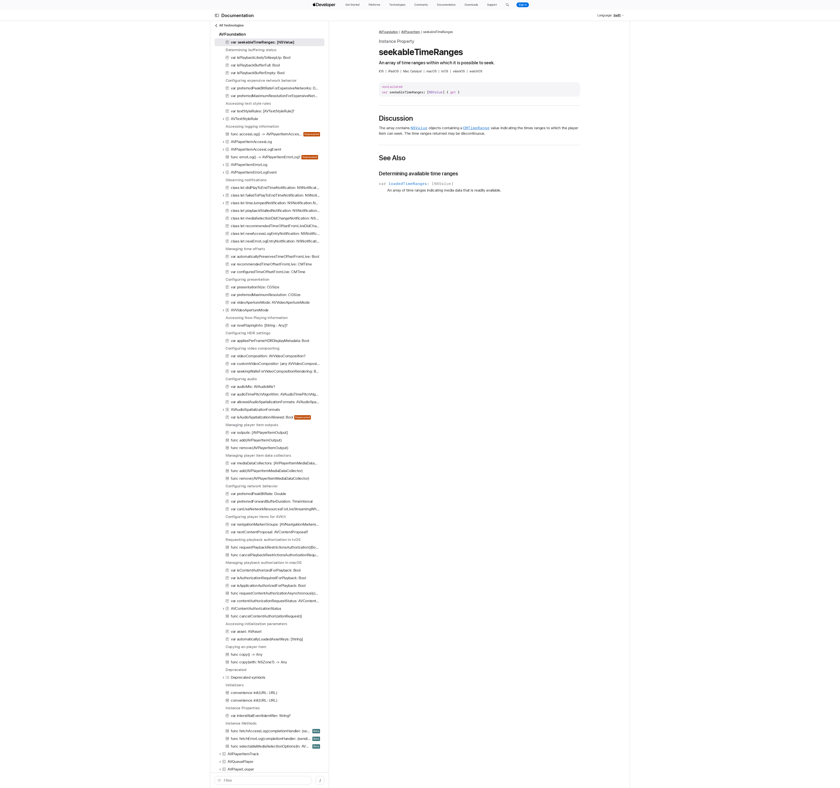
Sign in (523, 4)
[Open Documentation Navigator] (217, 15)
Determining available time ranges (418, 174)
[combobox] (265, 780)
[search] (263, 780)
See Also (392, 158)
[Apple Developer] (324, 5)
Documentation (237, 15)
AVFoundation (388, 32)
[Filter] (265, 780)
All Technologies (231, 25)
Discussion (396, 118)
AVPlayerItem (410, 32)
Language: (604, 15)
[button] (507, 5)
